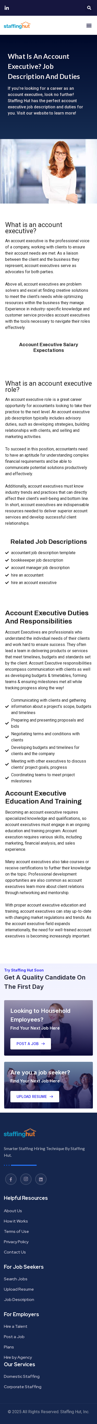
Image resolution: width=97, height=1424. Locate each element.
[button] (89, 8)
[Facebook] (11, 1179)
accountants (44, 405)
